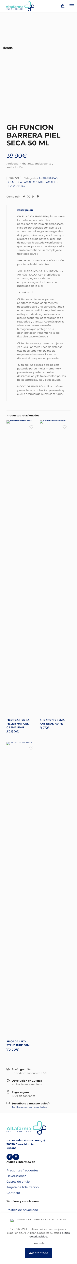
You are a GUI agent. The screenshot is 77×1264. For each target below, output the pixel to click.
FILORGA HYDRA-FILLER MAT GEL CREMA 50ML (18, 723)
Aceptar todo (38, 1253)
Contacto (13, 1193)
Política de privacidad (22, 1210)
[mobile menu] (71, 6)
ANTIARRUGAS (48, 178)
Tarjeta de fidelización (23, 1187)
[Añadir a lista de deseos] (32, 430)
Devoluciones (16, 1176)
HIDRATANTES (16, 185)
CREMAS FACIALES (45, 182)
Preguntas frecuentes (22, 1170)
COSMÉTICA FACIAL (19, 182)
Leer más (38, 1243)
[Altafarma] (20, 6)
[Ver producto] (32, 424)
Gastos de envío (18, 1181)
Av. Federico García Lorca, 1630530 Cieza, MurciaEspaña (26, 1144)
